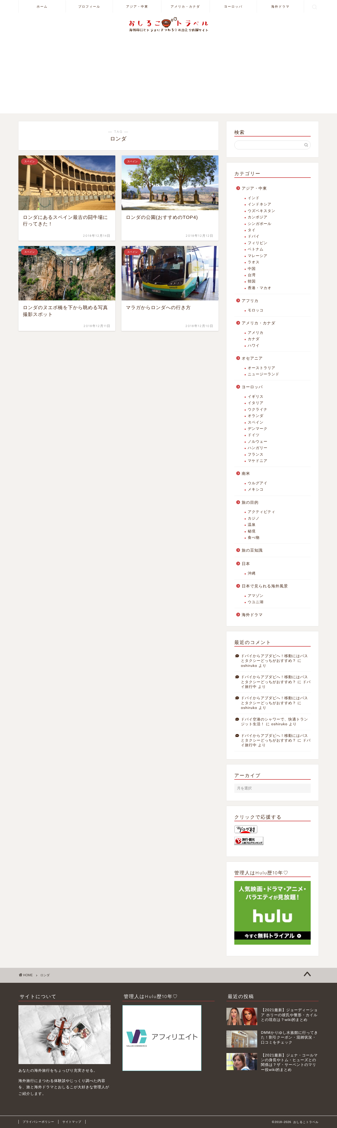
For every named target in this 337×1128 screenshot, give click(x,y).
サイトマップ (71, 1121)
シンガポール (259, 224)
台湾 (252, 275)
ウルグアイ (257, 483)
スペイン (256, 422)
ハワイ (254, 346)
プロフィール (89, 6)
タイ (252, 230)
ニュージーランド (263, 374)
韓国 (252, 281)
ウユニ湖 (256, 602)
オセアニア (252, 358)
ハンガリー (257, 448)
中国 (252, 269)
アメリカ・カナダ (185, 6)
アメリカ (256, 333)
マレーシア (257, 256)
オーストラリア (261, 368)
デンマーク (257, 429)
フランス (256, 454)
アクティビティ (261, 512)
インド (254, 198)
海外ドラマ (280, 6)
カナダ (254, 339)
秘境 (252, 531)
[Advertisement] (168, 76)
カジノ (254, 518)
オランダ (256, 416)
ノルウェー (257, 442)
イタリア (256, 403)
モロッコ (256, 310)
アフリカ (250, 300)
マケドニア (257, 461)
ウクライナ (257, 409)
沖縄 (252, 573)
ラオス (254, 262)
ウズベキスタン (261, 211)
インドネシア (259, 204)
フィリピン (257, 243)
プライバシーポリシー (38, 1121)
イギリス (256, 397)
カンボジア (257, 217)
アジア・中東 (137, 6)
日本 (246, 563)
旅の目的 (250, 502)
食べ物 (254, 538)
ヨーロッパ (233, 6)
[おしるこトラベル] (168, 32)
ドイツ (254, 435)
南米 (246, 473)
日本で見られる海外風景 (265, 586)
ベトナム (256, 249)
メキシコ (256, 489)
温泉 (252, 525)
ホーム (42, 6)
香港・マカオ (259, 288)
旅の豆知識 (252, 550)
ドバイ (254, 236)
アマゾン (256, 596)
